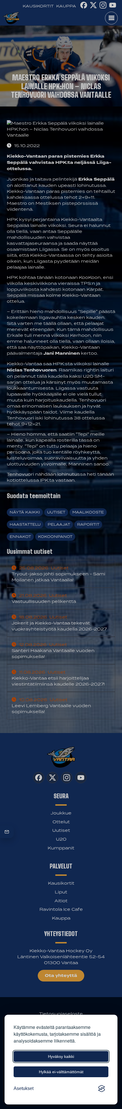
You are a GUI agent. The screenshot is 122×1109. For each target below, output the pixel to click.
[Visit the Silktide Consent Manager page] (101, 1088)
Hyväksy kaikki (61, 1056)
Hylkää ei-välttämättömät (61, 1072)
